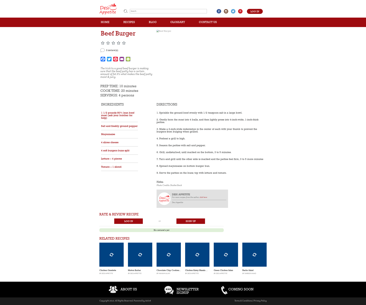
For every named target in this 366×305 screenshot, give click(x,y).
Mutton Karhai (134, 270)
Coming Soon (240, 289)
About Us (129, 289)
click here (203, 197)
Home (105, 22)
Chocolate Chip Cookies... (169, 270)
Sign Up (191, 221)
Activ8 (148, 301)
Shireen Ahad (250, 273)
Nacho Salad (247, 270)
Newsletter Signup (188, 291)
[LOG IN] (255, 8)
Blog (153, 22)
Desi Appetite (107, 273)
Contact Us (208, 22)
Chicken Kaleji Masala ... (196, 270)
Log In (128, 221)
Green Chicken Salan (223, 270)
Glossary (177, 22)
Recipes (129, 22)
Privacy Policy (260, 301)
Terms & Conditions (243, 301)
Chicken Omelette (107, 270)
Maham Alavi (164, 273)
